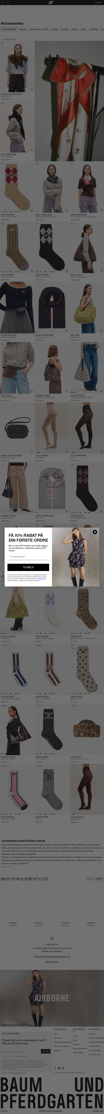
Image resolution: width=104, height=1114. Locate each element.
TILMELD (28, 567)
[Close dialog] (94, 532)
